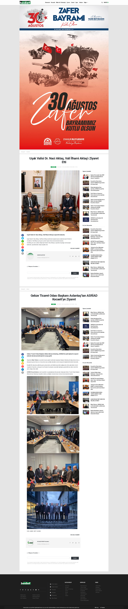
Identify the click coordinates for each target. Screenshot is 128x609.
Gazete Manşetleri (84, 600)
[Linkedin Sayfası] (31, 589)
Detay (97, 607)
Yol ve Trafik (83, 587)
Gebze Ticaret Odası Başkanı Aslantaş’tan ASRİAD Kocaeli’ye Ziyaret (97, 207)
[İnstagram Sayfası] (26, 589)
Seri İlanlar (82, 597)
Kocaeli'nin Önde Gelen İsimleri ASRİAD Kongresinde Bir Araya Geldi (98, 183)
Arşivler (54, 592)
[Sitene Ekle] (39, 589)
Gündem (28, 151)
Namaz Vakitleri (84, 589)
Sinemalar (82, 595)
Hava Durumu (83, 585)
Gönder (75, 273)
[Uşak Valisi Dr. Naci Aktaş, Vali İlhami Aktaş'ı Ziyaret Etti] (50, 200)
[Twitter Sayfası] (23, 589)
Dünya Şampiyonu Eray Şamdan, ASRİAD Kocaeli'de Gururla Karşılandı (97, 189)
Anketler (97, 587)
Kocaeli (53, 2)
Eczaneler (82, 590)
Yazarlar (54, 589)
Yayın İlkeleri (23, 596)
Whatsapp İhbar (36, 596)
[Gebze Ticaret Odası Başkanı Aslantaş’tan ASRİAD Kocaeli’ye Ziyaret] (50, 328)
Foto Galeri (54, 584)
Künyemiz (54, 595)
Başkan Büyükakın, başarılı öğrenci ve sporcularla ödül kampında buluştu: (97, 275)
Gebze (81, 2)
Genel (72, 2)
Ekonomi (47, 2)
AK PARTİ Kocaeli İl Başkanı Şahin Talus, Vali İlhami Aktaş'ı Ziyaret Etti (98, 243)
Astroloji (97, 592)
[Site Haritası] (36, 589)
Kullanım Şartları (36, 595)
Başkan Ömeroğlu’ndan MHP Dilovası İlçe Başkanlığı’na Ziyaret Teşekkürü (97, 176)
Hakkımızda (23, 595)
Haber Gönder (36, 598)
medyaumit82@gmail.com (43, 257)
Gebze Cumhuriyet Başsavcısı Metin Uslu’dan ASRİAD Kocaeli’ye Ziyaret (98, 201)
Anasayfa (23, 151)
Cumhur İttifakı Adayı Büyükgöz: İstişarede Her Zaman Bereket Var (97, 237)
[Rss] (34, 589)
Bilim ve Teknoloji (60, 2)
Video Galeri (55, 586)
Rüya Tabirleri (99, 590)
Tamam (103, 607)
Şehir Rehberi (83, 598)
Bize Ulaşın (54, 598)
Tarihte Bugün (83, 593)
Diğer (85, 2)
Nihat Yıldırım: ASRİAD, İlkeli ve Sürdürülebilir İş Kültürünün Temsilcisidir (98, 213)
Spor (76, 2)
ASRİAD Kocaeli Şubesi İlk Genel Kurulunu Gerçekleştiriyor (97, 219)
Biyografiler (98, 589)
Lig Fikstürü (83, 592)
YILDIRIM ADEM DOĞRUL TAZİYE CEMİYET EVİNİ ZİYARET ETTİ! (96, 257)
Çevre (68, 2)
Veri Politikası (23, 598)
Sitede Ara (98, 585)
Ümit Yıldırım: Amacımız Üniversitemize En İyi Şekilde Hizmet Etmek (97, 195)
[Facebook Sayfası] (21, 589)
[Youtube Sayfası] (29, 589)
